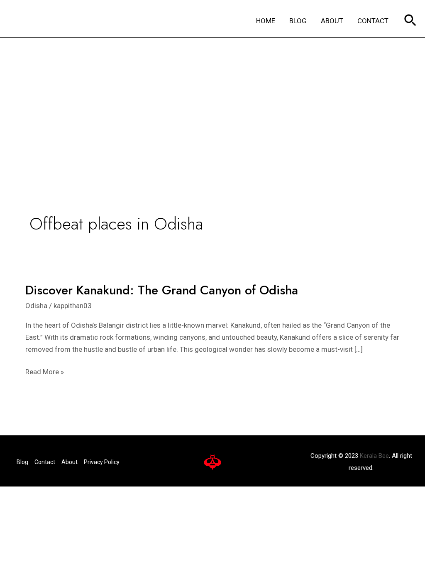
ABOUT (332, 21)
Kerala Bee (374, 455)
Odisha (36, 305)
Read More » (44, 371)
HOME (265, 21)
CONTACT (372, 21)
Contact (44, 462)
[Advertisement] (212, 100)
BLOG (298, 21)
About (69, 462)
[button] (410, 21)
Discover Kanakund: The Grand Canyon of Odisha (161, 290)
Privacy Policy (102, 462)
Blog (22, 462)
